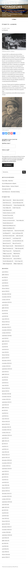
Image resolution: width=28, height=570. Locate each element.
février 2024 (5, 355)
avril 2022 (4, 416)
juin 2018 (4, 543)
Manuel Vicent (7, 243)
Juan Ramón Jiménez (8, 235)
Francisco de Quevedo (9, 220)
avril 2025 (4, 316)
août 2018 (4, 537)
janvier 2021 (5, 457)
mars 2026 (4, 285)
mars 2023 (4, 385)
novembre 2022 (6, 396)
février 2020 (5, 488)
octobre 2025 (5, 299)
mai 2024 (4, 346)
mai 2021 (4, 446)
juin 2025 (4, 310)
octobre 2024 (5, 332)
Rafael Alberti (7, 256)
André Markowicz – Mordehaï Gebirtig (11, 191)
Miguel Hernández (8, 248)
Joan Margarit (6, 233)
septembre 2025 (6, 302)
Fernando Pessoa (8, 215)
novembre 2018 (6, 529)
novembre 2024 (6, 330)
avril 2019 (4, 515)
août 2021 (4, 438)
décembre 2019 (6, 493)
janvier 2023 (5, 391)
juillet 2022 (4, 407)
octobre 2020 (5, 465)
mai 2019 (4, 513)
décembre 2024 (6, 327)
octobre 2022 (5, 399)
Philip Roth (16, 253)
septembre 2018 (6, 535)
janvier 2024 (5, 357)
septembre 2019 (6, 502)
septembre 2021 (6, 435)
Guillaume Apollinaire (8, 228)
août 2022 (4, 404)
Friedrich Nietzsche (8, 223)
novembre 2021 (5, 429)
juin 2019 (4, 510)
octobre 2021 (5, 432)
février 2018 (5, 554)
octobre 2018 (5, 532)
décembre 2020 (6, 460)
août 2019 (4, 504)
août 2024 (4, 338)
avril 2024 (4, 349)
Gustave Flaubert (8, 230)
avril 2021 (4, 449)
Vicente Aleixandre (8, 261)
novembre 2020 (6, 463)
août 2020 (4, 471)
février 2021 (5, 454)
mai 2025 (4, 313)
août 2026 (4, 272)
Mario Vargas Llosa (8, 246)
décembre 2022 (6, 393)
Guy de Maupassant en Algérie (9, 183)
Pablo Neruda (19, 248)
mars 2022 (4, 418)
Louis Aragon (17, 238)
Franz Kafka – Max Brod (7, 180)
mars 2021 (4, 452)
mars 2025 (4, 319)
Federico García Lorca (9, 213)
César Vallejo (7, 207)
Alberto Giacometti (18, 200)
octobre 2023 (5, 366)
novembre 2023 (6, 363)
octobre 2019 (5, 499)
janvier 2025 (5, 324)
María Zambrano (19, 246)
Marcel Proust (17, 243)
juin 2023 (4, 377)
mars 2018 (4, 551)
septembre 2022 (6, 402)
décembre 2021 (6, 427)
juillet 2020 (4, 474)
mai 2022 (4, 413)
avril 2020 (4, 482)
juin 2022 (4, 410)
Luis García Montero (17, 240)
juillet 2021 (4, 441)
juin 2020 (4, 477)
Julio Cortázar (7, 238)
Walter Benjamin (7, 263)
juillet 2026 (4, 274)
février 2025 (5, 321)
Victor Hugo (18, 261)
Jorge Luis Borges (17, 233)
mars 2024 (4, 352)
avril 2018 (4, 549)
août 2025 (4, 305)
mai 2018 (4, 546)
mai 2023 (4, 380)
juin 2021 (4, 443)
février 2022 (5, 421)
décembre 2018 (6, 526)
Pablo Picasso (7, 251)
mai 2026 (4, 280)
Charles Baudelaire (19, 205)
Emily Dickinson (7, 210)
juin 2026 (4, 277)
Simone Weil (17, 258)
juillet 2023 (4, 374)
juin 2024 (4, 344)
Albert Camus (7, 200)
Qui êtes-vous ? (6, 143)
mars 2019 (4, 518)
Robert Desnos (7, 258)
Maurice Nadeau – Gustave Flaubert (10, 186)
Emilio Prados (16, 207)
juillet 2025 (4, 308)
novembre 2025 (6, 296)
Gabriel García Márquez (9, 225)
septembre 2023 (6, 368)
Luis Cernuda (7, 240)
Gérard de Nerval (19, 230)
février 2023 (5, 388)
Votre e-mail (5, 150)
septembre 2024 (6, 335)
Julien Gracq (19, 235)
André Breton (7, 202)
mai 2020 (4, 479)
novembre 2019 (6, 496)
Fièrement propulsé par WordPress (10, 566)
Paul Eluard (16, 251)
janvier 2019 (5, 524)
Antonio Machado (18, 202)
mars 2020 (4, 485)
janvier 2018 (5, 557)
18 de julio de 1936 (6, 189)
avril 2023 (4, 382)
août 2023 (4, 371)
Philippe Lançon (7, 253)
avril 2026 (4, 283)
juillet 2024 (4, 341)
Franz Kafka (20, 220)
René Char (15, 256)
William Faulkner (18, 263)
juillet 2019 (4, 507)
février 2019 (5, 521)
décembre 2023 (6, 360)
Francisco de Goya (8, 218)
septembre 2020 (6, 468)
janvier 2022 (5, 424)
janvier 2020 (5, 490)
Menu (14, 19)
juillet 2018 (4, 540)
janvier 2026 (5, 291)
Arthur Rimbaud (7, 205)
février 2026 (5, 288)
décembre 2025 (6, 294)
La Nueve (5, 30)
